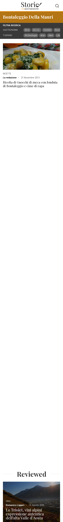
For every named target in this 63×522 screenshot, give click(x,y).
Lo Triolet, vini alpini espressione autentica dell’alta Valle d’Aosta (25, 514)
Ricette (7, 73)
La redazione (10, 77)
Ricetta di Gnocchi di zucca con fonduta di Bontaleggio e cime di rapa (30, 84)
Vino (8, 501)
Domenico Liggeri (15, 505)
